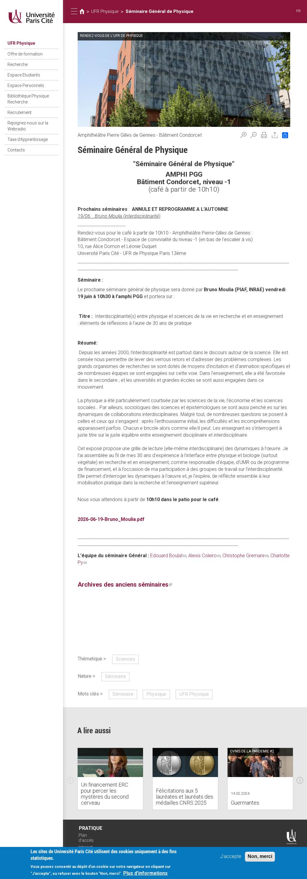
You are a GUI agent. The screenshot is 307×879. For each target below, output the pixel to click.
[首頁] (31, 16)
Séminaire (115, 676)
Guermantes (245, 803)
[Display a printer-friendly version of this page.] (264, 135)
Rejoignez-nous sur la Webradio (27, 126)
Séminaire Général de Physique (159, 11)
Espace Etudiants (23, 75)
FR (298, 11)
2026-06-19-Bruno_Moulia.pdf (111, 519)
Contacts (16, 150)
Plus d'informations (145, 873)
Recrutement (19, 112)
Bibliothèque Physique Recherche (28, 99)
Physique (156, 694)
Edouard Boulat (168, 555)
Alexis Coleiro (204, 555)
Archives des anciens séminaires (125, 584)
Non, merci (260, 856)
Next (300, 779)
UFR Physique (21, 43)
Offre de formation (25, 54)
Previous (70, 779)
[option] (110, 779)
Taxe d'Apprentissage (27, 139)
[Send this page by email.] (275, 135)
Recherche (17, 64)
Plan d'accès (86, 838)
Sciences (125, 659)
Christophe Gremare (245, 555)
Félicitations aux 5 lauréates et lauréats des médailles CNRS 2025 (184, 797)
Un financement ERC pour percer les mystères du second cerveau (105, 794)
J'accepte (230, 856)
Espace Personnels (25, 85)
